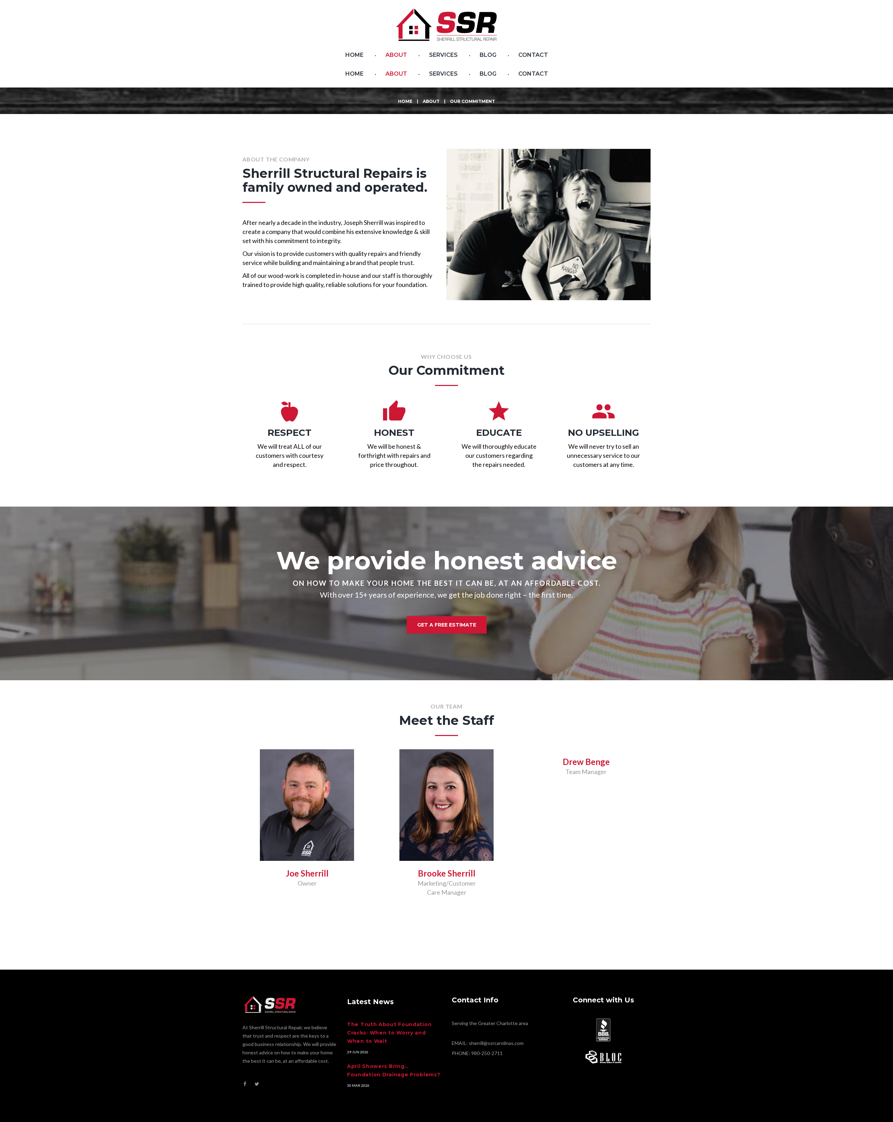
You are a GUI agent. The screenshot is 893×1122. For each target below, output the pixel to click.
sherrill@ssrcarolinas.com (496, 1043)
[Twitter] (256, 1084)
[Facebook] (244, 1084)
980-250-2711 (487, 1053)
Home (405, 101)
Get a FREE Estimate (446, 625)
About (431, 101)
